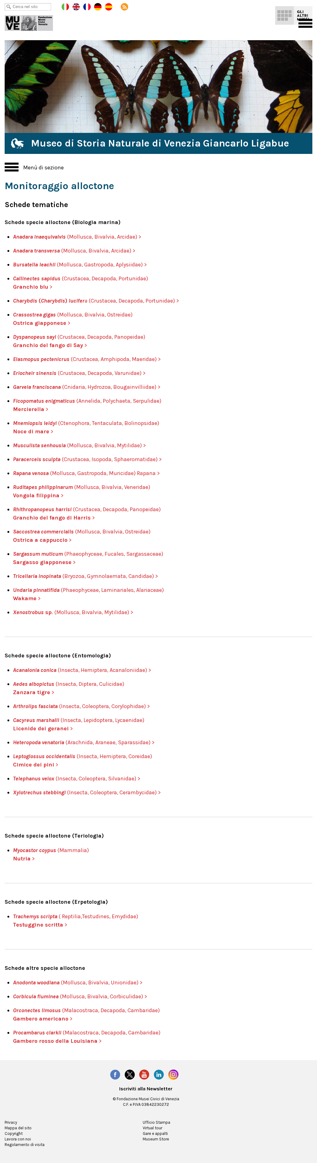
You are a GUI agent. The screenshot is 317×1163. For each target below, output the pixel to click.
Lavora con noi (18, 1139)
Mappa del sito (18, 1128)
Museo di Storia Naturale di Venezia (33, 21)
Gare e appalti (155, 1133)
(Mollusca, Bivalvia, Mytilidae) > (79, 445)
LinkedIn (159, 1074)
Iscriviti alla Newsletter (145, 1089)
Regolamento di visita (25, 1144)
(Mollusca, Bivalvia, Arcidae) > (97, 250)
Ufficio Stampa (156, 1122)
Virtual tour (152, 1128)
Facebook (115, 1074)
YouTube (144, 1074)
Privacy (11, 1122)
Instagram (173, 1074)
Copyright (14, 1133)
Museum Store (156, 1139)
